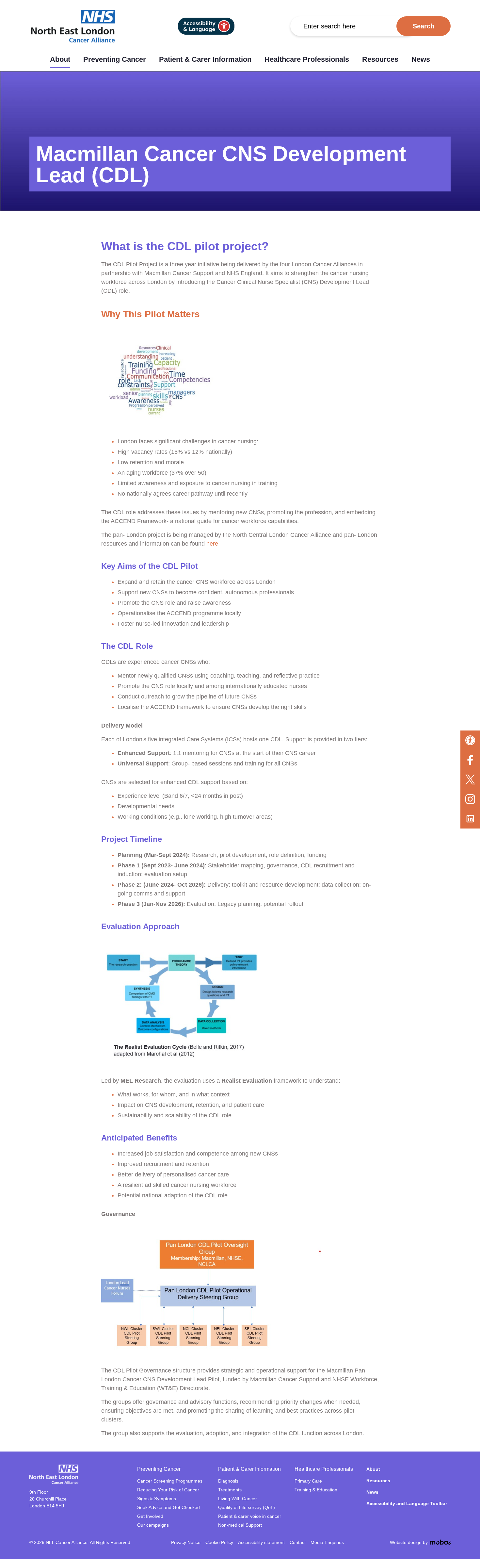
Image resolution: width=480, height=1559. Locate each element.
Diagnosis (228, 1481)
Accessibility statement (261, 1542)
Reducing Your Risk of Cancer (168, 1489)
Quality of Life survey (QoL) (246, 1507)
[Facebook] (470, 760)
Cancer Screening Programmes (169, 1481)
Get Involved (150, 1516)
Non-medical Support (240, 1525)
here (212, 543)
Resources (380, 59)
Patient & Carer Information (205, 59)
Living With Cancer (237, 1498)
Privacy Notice (185, 1542)
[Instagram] (470, 799)
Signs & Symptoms (156, 1498)
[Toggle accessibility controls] (470, 740)
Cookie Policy (219, 1542)
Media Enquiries (327, 1542)
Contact (298, 1542)
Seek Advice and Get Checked (168, 1507)
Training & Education (316, 1489)
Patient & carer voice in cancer (249, 1516)
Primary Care (308, 1481)
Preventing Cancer (114, 59)
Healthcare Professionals (306, 59)
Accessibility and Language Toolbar (406, 1503)
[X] (470, 779)
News (420, 59)
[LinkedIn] (470, 819)
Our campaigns (153, 1525)
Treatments (230, 1489)
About (60, 59)
